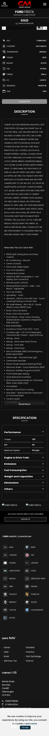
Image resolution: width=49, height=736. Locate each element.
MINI (11, 586)
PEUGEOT (13, 594)
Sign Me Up (25, 519)
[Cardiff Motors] (24, 4)
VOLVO (12, 618)
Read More (24, 404)
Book (6, 656)
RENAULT (12, 602)
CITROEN (13, 555)
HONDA (12, 563)
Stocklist (30, 647)
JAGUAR (34, 563)
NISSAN (34, 586)
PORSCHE (35, 594)
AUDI (11, 547)
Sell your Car (10, 661)
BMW (33, 547)
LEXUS (33, 571)
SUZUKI (34, 602)
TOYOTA (12, 610)
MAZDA (12, 579)
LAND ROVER (14, 571)
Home (7, 647)
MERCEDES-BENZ (38, 579)
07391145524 (11, 704)
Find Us (29, 661)
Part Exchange (33, 656)
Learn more (31, 723)
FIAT (32, 555)
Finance (30, 652)
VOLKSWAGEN (37, 610)
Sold (6, 652)
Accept (25, 727)
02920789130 (11, 701)
